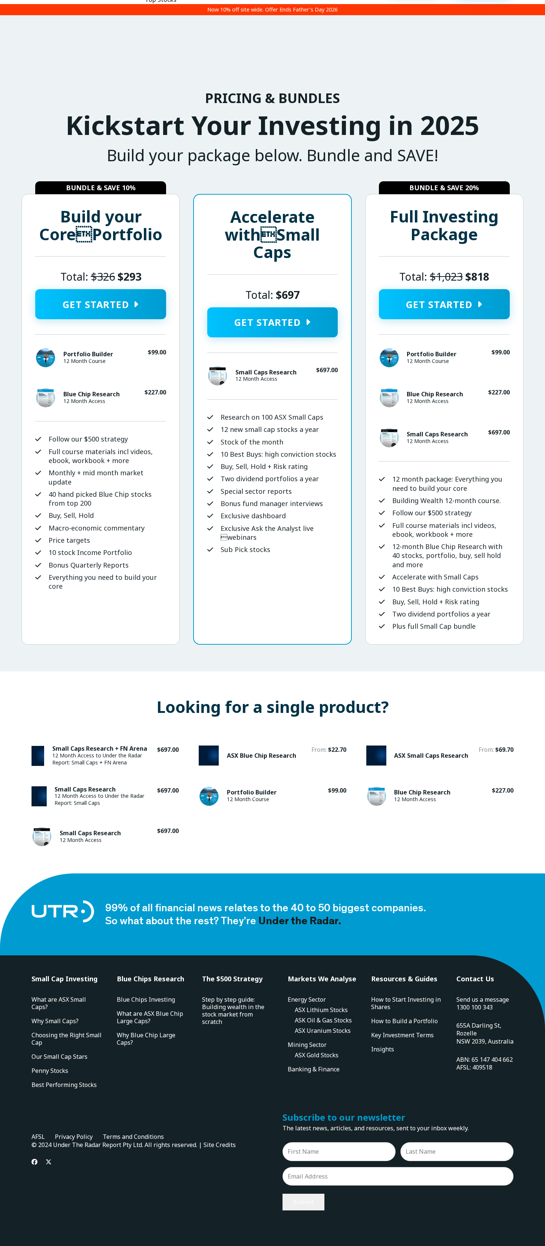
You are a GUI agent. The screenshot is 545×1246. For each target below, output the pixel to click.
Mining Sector (307, 1045)
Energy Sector (307, 999)
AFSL (38, 1137)
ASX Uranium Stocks (323, 1031)
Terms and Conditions (133, 1137)
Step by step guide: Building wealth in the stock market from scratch (233, 1010)
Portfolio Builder (88, 354)
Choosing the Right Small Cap (67, 1039)
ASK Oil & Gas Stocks (323, 1020)
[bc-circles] (45, 398)
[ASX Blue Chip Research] (272, 756)
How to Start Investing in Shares (406, 1003)
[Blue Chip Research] (439, 796)
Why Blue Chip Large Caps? (146, 1039)
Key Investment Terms (402, 1035)
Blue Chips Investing (146, 999)
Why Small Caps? (55, 1021)
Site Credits (220, 1145)
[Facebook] (34, 1162)
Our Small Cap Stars (59, 1056)
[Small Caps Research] (105, 796)
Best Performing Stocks (64, 1085)
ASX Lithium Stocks (321, 1010)
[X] (49, 1162)
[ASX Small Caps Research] (439, 756)
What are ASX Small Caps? (59, 1003)
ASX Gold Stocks (316, 1055)
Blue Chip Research (91, 394)
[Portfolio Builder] (272, 796)
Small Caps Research (266, 372)
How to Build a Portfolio (404, 1021)
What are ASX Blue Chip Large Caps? (150, 1017)
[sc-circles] (217, 376)
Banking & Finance (314, 1069)
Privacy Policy (74, 1137)
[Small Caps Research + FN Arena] (105, 756)
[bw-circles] (45, 358)
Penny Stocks (50, 1071)
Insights (382, 1049)
